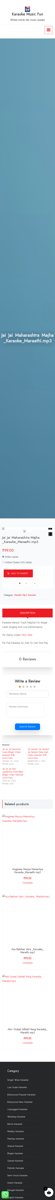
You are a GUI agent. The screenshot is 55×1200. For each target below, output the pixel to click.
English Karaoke (15, 1197)
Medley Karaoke (15, 1131)
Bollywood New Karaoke (20, 1102)
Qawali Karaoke (15, 1160)
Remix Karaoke (14, 1124)
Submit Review (27, 726)
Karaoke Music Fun (27, 14)
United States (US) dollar (18, 562)
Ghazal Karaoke (15, 1146)
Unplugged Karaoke (17, 1109)
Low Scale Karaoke (17, 1087)
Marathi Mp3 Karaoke (25, 595)
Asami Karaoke (14, 1182)
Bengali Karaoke (15, 1190)
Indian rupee (11, 556)
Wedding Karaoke (16, 1116)
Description (27, 613)
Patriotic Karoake (15, 1168)
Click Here (26, 635)
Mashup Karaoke (15, 1138)
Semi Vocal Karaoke (17, 1175)
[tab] (27, 613)
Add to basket (19, 573)
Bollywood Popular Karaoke (21, 1094)
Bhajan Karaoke (15, 1153)
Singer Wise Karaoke (17, 1080)
